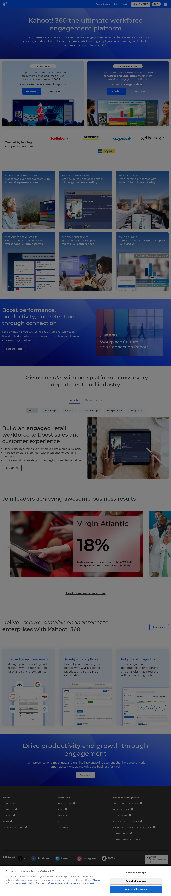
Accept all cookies (136, 889)
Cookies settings (136, 872)
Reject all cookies (136, 881)
